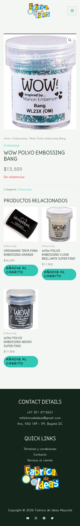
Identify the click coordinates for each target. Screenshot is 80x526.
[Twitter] (52, 518)
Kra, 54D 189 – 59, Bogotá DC (40, 423)
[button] (70, 40)
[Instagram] (36, 518)
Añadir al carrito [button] (16, 270)
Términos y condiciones (40, 448)
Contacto (40, 454)
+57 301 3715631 (40, 412)
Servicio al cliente (40, 460)
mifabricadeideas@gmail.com (40, 417)
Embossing (20, 138)
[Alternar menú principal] (72, 11)
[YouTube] (27, 518)
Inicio (7, 138)
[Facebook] (44, 518)
